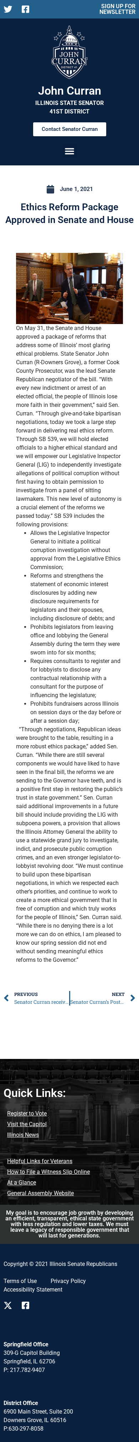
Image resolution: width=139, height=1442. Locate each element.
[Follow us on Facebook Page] (28, 9)
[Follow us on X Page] (10, 9)
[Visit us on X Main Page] (10, 1305)
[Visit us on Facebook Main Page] (28, 1305)
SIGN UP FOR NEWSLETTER (117, 9)
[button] (69, 150)
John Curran (69, 90)
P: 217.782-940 (23, 1370)
